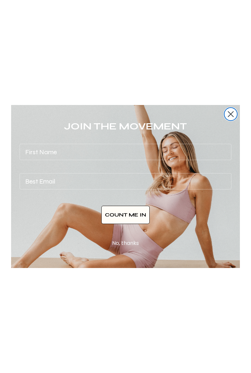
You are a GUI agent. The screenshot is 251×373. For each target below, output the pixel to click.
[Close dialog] (230, 114)
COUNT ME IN (125, 215)
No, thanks (125, 243)
